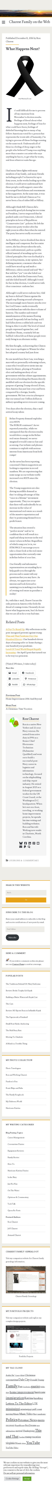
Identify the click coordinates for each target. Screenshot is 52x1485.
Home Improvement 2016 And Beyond (24, 698)
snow (38, 1426)
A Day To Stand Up (15, 629)
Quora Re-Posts (14, 1210)
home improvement (22, 1392)
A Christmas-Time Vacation (19, 709)
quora (41, 1420)
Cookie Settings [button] (12, 1479)
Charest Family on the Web (29, 22)
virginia (10, 1443)
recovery (10, 1425)
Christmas (30, 1375)
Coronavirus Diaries (16, 1144)
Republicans (20, 1425)
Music (16, 1414)
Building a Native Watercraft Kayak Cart (21, 997)
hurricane (39, 1392)
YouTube (33, 1442)
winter (24, 1443)
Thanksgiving (29, 1431)
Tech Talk (11, 1204)
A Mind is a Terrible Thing (16, 1044)
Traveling (22, 1437)
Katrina (28, 1398)
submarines (10, 1431)
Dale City (24, 1380)
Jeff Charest (12, 1228)
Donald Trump (37, 1379)
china (22, 1375)
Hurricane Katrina (13, 1108)
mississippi (13, 1409)
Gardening (27, 1387)
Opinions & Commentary (24, 860)
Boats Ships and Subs (14, 1088)
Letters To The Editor (19, 1403)
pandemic (41, 1414)
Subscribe (12, 937)
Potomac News (27, 1420)
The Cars (9, 1004)
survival (19, 1431)
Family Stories (13, 1157)
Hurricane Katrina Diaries (18, 1171)
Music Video (26, 1414)
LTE (35, 1403)
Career (17, 1375)
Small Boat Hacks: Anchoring (17, 1024)
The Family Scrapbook (15, 1095)
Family (12, 1386)
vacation (36, 1436)
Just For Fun (12, 1184)
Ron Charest (31, 719)
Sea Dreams (30, 1425)
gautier (35, 1386)
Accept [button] (27, 1479)
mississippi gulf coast (31, 1409)
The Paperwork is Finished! (17, 1017)
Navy (35, 1414)
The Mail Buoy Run (13, 1030)
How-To (11, 1164)
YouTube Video (12, 1448)
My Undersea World (14, 1101)
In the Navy (12, 1177)
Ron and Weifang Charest (16, 1075)
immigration (15, 1398)
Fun (20, 1386)
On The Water (13, 1190)
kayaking (38, 1398)
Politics (12, 1419)
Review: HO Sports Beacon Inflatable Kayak (23, 1011)
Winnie (18, 1443)
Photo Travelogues (13, 1068)
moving (9, 1414)
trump (28, 1436)
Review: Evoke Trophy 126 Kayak (19, 991)
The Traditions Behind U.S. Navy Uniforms (23, 984)
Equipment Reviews (16, 1151)
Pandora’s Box (11, 1081)
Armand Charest (14, 1235)
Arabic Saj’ (10, 1375)
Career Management (16, 1138)
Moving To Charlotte (14, 1037)
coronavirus (12, 1379)
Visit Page (4, 11)
